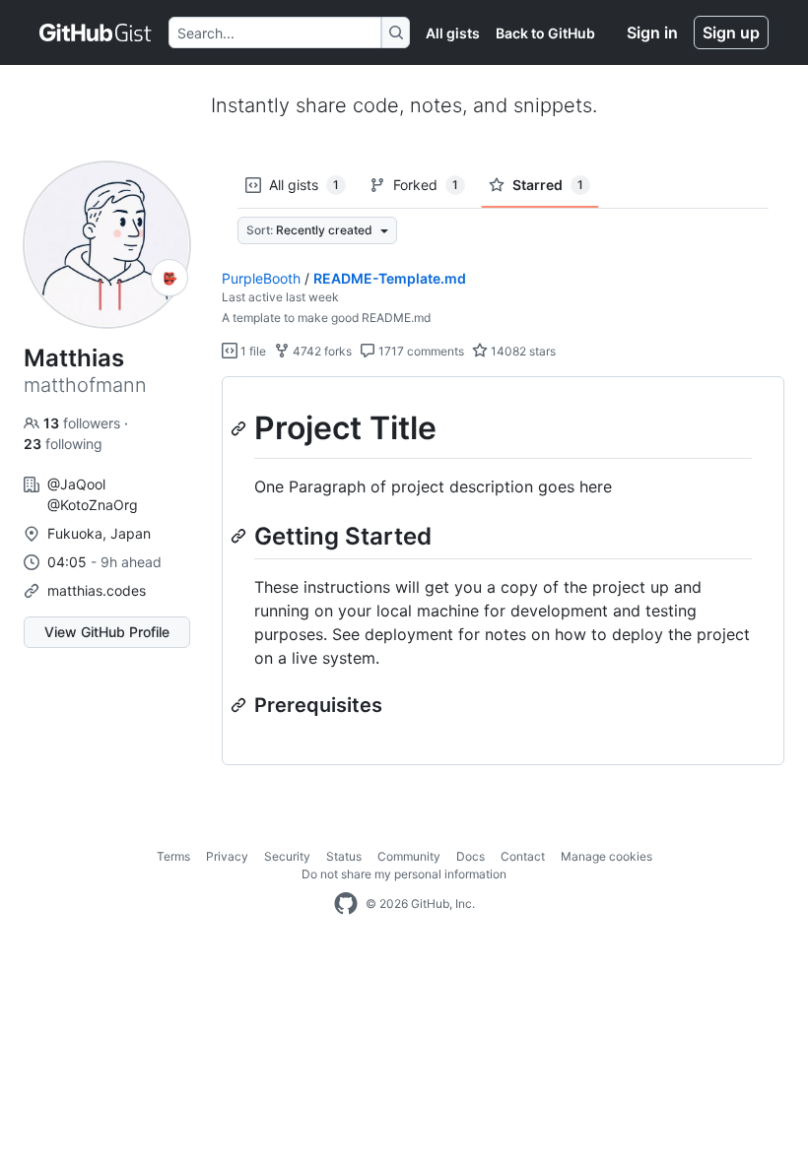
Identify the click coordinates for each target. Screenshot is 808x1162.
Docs (470, 856)
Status (344, 856)
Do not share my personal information (404, 874)
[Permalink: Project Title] (240, 428)
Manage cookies (606, 856)
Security (287, 856)
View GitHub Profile (106, 631)
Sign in (652, 32)
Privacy (227, 856)
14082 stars (522, 351)
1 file (251, 351)
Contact (523, 856)
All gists (453, 33)
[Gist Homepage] (96, 32)
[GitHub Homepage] (346, 904)
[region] (503, 571)
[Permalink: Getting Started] (240, 535)
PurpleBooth (261, 278)
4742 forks (321, 351)
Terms (173, 856)
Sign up (731, 32)
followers (83, 423)
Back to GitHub (545, 33)
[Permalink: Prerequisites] (240, 705)
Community (408, 856)
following (63, 443)
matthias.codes (96, 590)
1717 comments (419, 351)
